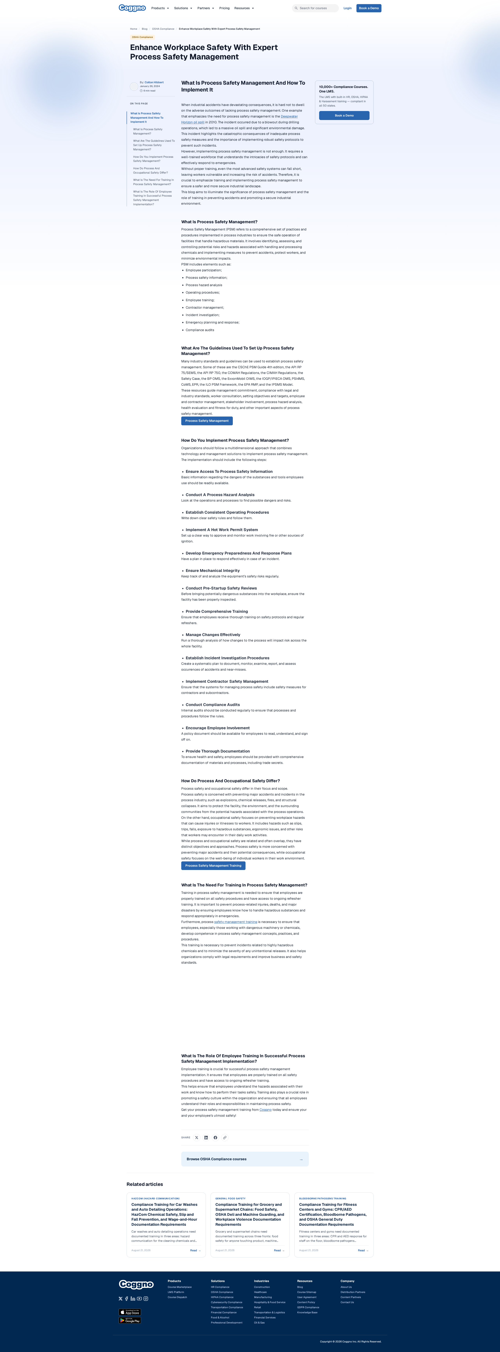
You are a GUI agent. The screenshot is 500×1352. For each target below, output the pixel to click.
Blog (144, 28)
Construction (262, 1287)
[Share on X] (196, 1137)
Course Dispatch (177, 1297)
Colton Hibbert (154, 82)
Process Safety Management (207, 421)
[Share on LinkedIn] (206, 1137)
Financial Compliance (224, 1312)
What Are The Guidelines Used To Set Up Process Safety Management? (154, 145)
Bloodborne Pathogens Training (322, 1198)
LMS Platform (176, 1292)
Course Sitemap (306, 1292)
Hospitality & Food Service (269, 1302)
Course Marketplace (180, 1287)
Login (348, 8)
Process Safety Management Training (213, 866)
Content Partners (351, 1297)
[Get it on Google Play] (138, 1320)
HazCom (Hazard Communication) (155, 1198)
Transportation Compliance (227, 1307)
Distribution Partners (353, 1292)
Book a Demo (369, 8)
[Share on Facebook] (215, 1137)
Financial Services (265, 1317)
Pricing (224, 8)
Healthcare (260, 1292)
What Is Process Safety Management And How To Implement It (146, 118)
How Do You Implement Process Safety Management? (153, 159)
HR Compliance (220, 1287)
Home (133, 28)
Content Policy (306, 1302)
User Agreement (306, 1297)
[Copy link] (225, 1137)
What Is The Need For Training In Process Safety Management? (153, 182)
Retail (257, 1307)
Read (195, 1250)
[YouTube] (139, 1298)
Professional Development (226, 1322)
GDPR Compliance (308, 1307)
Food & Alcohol (220, 1317)
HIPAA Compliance (222, 1297)
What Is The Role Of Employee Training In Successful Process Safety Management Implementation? (152, 198)
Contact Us (347, 1302)
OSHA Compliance (163, 28)
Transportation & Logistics (269, 1312)
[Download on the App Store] (138, 1312)
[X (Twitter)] (120, 1298)
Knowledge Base (307, 1312)
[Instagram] (145, 1298)
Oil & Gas (259, 1322)
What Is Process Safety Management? (147, 131)
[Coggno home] (132, 8)
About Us (346, 1287)
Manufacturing (263, 1297)
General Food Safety (230, 1198)
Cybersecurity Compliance (226, 1302)
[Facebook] (126, 1298)
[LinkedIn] (132, 1298)
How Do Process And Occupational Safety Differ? (150, 170)
